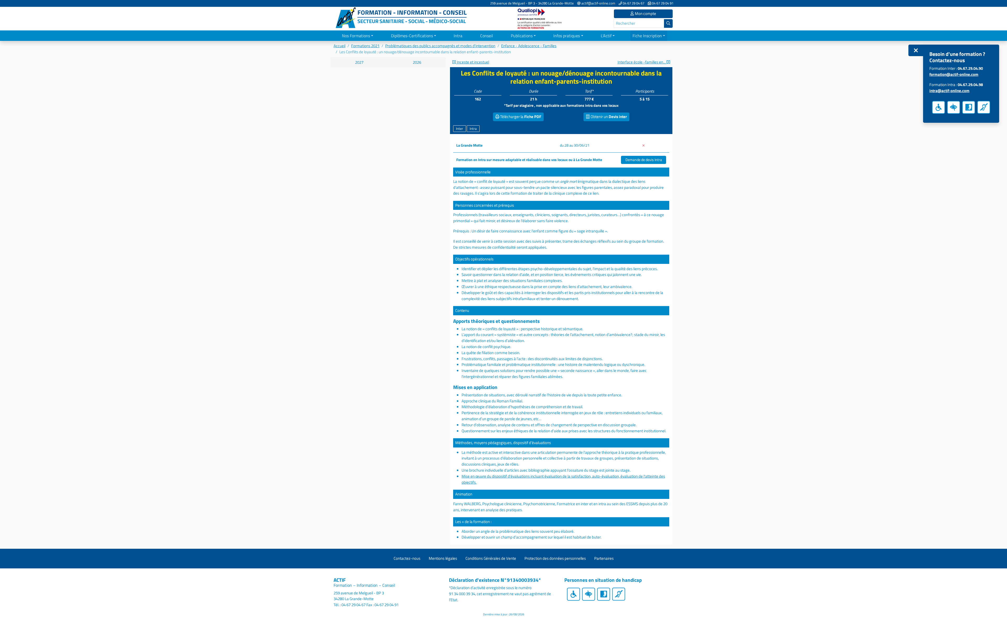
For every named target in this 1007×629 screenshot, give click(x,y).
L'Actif (606, 36)
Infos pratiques (566, 36)
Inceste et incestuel (472, 62)
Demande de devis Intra (643, 159)
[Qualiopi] (540, 18)
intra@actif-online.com (949, 91)
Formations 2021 (365, 46)
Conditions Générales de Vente (490, 558)
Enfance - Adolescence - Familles (528, 46)
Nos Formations (356, 36)
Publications (522, 36)
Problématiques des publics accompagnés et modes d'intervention (440, 46)
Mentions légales (443, 558)
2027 (359, 62)
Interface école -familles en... (642, 62)
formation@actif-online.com (953, 74)
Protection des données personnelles (555, 558)
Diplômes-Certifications (412, 36)
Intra (458, 36)
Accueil (339, 46)
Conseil (486, 36)
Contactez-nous (407, 558)
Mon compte (645, 13)
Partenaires (604, 558)
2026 (417, 62)
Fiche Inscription (647, 36)
